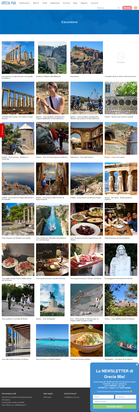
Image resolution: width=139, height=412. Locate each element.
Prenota (127, 8)
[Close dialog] (137, 364)
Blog (75, 3)
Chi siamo (6, 400)
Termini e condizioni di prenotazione (17, 397)
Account (94, 3)
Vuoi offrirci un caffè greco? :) (14, 405)
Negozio (84, 3)
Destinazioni (24, 3)
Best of (36, 3)
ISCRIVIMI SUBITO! (114, 406)
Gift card (47, 397)
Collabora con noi (71, 397)
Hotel (44, 3)
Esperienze (55, 3)
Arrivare (66, 3)
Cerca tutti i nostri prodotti (13, 402)
